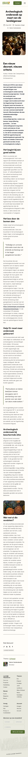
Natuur (18, 692)
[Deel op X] (9, 646)
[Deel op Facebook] (12, 646)
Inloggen (19, 706)
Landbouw (19, 688)
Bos (18, 678)
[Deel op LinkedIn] (7, 646)
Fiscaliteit (19, 683)
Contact (17, 3)
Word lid (19, 708)
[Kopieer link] (4, 646)
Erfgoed (12, 659)
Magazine (5, 696)
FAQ (4, 708)
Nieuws (5, 698)
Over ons (5, 680)
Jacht (18, 685)
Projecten (5, 682)
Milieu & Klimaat (21, 690)
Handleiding (6, 685)
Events (5, 693)
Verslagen (5, 706)
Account (19, 710)
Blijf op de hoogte (18, 732)
